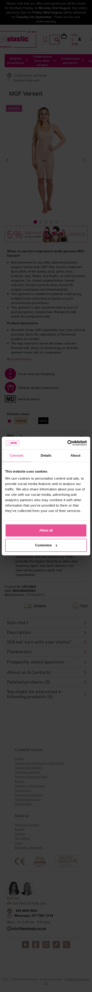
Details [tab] (46, 455)
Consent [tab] (16, 455)
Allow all (46, 530)
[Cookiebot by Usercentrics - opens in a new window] (67, 443)
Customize (43, 545)
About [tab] (75, 455)
